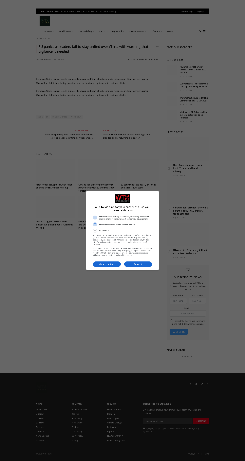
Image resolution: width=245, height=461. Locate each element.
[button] (122, 231)
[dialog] (122, 230)
